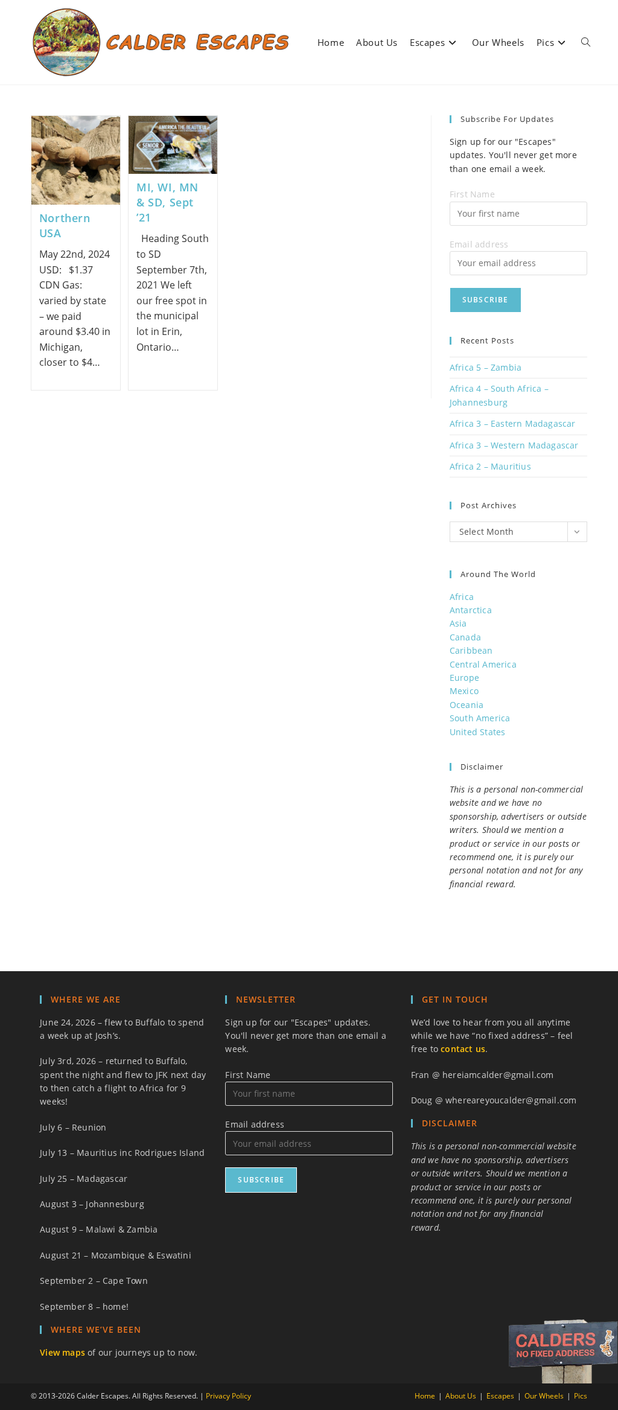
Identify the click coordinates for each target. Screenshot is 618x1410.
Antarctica (471, 610)
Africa (462, 596)
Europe (464, 677)
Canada (465, 637)
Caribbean (471, 650)
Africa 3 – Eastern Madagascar (513, 423)
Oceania (466, 704)
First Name (472, 194)
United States (478, 732)
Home (425, 1396)
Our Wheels (544, 1396)
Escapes (500, 1396)
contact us (463, 1048)
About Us (460, 1396)
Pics (580, 1396)
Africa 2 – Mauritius (490, 466)
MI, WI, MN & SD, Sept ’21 (167, 202)
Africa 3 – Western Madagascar (514, 445)
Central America (483, 664)
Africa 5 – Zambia (485, 367)
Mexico (464, 691)
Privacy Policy (228, 1396)
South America (480, 718)
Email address (479, 244)
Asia (458, 623)
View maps (62, 1352)
